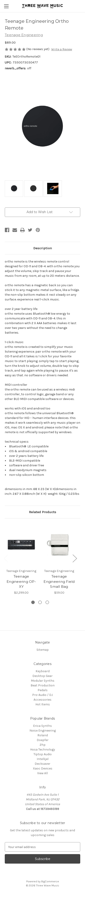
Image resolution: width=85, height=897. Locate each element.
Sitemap (42, 650)
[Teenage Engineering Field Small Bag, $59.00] (59, 545)
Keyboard (43, 671)
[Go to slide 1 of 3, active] (33, 602)
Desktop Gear (42, 676)
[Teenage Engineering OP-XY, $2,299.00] (21, 545)
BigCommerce (50, 881)
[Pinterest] (38, 230)
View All (42, 773)
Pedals (43, 690)
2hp (43, 745)
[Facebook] (7, 230)
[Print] (22, 230)
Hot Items (42, 704)
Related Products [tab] (42, 512)
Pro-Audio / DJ (42, 695)
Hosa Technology (42, 749)
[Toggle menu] (6, 6)
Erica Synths (42, 726)
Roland (42, 735)
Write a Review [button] (61, 49)
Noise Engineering (42, 730)
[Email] (14, 230)
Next (74, 558)
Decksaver (42, 764)
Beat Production (43, 685)
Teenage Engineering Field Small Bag (59, 581)
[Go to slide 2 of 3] (40, 602)
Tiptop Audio (43, 754)
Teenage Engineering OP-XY (21, 581)
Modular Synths (42, 681)
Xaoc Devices (42, 768)
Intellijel (43, 759)
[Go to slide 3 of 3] (47, 602)
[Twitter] (30, 230)
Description (42, 248)
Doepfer (43, 740)
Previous (5, 558)
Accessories (42, 700)
